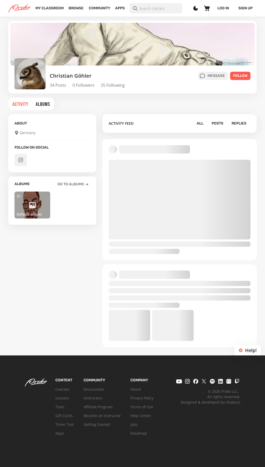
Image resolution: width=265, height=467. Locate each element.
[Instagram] (187, 381)
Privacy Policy (141, 398)
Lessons (62, 398)
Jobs (134, 424)
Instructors (93, 398)
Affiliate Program (98, 406)
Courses (62, 389)
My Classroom (49, 8)
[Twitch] (237, 381)
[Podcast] (229, 381)
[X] (204, 381)
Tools (59, 406)
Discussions (94, 389)
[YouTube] (179, 381)
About (135, 389)
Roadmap (138, 433)
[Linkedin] (220, 381)
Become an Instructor (102, 415)
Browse (76, 8)
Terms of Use (141, 406)
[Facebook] (196, 381)
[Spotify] (212, 381)
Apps (120, 8)
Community (99, 8)
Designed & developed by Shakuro (210, 402)
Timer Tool (64, 424)
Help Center (140, 415)
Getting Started (97, 424)
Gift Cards (64, 415)
